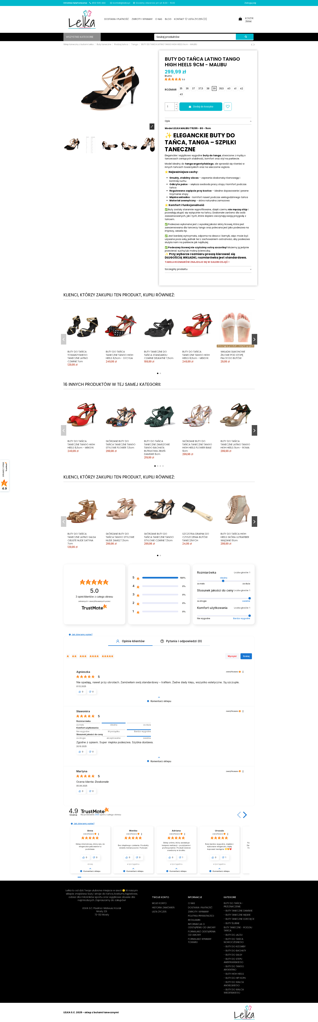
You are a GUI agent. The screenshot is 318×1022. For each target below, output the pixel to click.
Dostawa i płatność (117, 19)
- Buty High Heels (234, 973)
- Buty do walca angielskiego (234, 984)
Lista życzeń (159, 911)
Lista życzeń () (197, 19)
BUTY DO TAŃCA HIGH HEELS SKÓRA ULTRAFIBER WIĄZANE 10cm (235, 537)
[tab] (208, 121)
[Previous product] (252, 44)
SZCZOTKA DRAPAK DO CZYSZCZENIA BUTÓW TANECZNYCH (195, 537)
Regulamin (194, 920)
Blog (168, 19)
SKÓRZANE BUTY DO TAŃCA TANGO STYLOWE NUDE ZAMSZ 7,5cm (120, 537)
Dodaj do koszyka (203, 106)
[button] (70, 635)
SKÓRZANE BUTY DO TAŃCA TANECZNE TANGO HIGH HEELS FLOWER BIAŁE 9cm (197, 446)
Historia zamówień (163, 907)
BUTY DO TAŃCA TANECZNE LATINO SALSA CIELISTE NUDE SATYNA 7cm (82, 538)
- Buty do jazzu (233, 934)
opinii (108, 814)
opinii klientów (94, 596)
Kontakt (179, 19)
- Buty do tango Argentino (234, 968)
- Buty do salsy (233, 954)
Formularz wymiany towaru (199, 940)
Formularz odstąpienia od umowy (201, 933)
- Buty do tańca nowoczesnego (234, 940)
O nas (159, 19)
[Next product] (254, 44)
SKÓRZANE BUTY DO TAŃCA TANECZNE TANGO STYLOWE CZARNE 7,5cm (159, 537)
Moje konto (159, 903)
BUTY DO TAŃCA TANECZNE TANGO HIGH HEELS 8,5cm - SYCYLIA (119, 355)
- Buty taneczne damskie (238, 910)
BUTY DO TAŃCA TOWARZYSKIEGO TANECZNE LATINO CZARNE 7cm (78, 356)
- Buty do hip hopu (235, 978)
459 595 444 (99, 2)
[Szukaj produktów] (245, 37)
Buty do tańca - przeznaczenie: (233, 905)
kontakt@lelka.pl (121, 2)
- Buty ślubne (231, 923)
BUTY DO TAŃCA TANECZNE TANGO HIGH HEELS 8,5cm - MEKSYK (196, 355)
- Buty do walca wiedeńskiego (234, 991)
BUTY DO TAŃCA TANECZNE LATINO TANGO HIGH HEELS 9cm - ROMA (235, 444)
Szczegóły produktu (176, 269)
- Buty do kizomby (234, 946)
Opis (167, 121)
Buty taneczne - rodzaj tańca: (238, 929)
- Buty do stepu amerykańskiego (233, 960)
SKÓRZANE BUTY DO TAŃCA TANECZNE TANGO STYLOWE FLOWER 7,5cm (120, 444)
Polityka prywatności (201, 915)
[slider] (113, 729)
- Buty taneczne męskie (237, 914)
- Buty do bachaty (235, 950)
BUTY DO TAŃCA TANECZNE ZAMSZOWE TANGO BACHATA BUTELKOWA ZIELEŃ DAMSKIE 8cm (157, 447)
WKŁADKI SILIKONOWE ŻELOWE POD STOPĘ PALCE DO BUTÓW (233, 355)
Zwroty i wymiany (142, 19)
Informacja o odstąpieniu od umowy (201, 926)
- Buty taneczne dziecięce (239, 919)
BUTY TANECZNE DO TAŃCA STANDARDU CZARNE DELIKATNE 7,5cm (158, 355)
